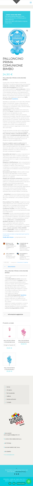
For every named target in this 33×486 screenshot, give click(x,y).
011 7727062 (8, 443)
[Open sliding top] (16, 2)
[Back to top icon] (16, 468)
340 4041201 (8, 433)
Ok (10, 483)
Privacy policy (21, 483)
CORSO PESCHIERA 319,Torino (13, 439)
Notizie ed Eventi (11, 399)
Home (8, 387)
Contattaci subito (21, 155)
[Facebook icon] (14, 474)
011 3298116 (8, 451)
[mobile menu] (30, 2)
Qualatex (15, 98)
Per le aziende (11, 393)
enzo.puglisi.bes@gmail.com (12, 434)
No (14, 483)
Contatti (9, 402)
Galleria (9, 396)
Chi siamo (9, 390)
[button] (27, 30)
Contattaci (9, 223)
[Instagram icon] (18, 474)
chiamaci (11, 195)
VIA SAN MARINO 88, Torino (12, 447)
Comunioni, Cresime (22, 262)
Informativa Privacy (20, 471)
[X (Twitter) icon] (16, 474)
